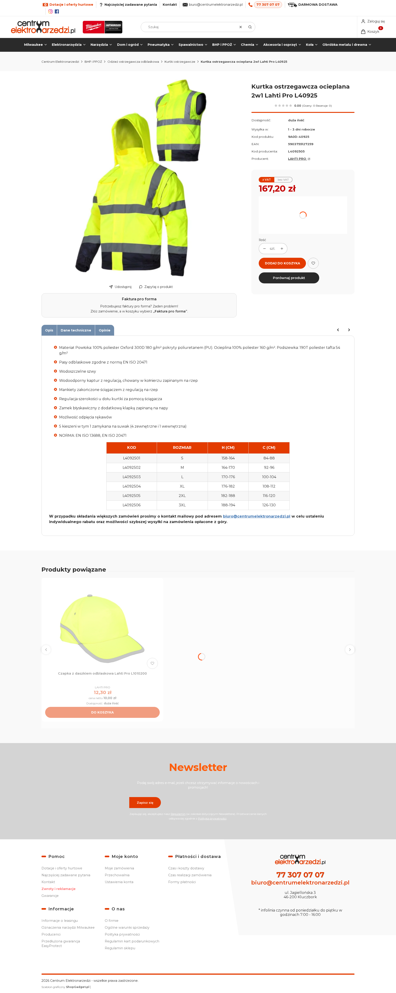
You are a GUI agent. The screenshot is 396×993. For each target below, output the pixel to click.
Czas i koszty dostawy (186, 868)
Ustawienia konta (119, 882)
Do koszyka (102, 712)
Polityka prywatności (122, 934)
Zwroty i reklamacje (58, 889)
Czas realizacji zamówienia (190, 875)
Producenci (50, 934)
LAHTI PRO (297, 158)
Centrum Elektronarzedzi (60, 61)
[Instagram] (50, 11)
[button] (250, 27)
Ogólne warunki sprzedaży (127, 927)
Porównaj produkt (289, 278)
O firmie (111, 921)
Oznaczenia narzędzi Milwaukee (68, 927)
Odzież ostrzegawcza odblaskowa (133, 61)
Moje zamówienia (119, 868)
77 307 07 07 (268, 5)
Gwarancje (50, 896)
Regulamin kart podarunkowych (132, 941)
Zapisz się (145, 802)
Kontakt (170, 5)
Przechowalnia (117, 875)
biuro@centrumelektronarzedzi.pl (216, 5)
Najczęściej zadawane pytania (65, 875)
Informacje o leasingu (59, 921)
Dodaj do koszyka (282, 263)
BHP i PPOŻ (93, 61)
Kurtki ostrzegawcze (180, 61)
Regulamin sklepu (120, 948)
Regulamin (178, 814)
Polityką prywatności (212, 818)
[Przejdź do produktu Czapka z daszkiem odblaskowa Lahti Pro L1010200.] (102, 626)
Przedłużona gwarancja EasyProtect (60, 943)
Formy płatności (182, 882)
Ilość (262, 240)
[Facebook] (57, 11)
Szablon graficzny (65, 987)
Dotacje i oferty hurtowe (61, 868)
